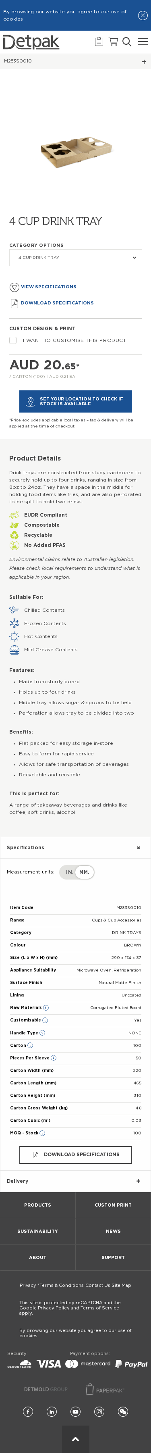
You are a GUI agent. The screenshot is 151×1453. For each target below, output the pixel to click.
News (113, 1231)
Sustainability (37, 1231)
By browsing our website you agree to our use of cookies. (75, 1333)
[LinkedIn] (52, 1412)
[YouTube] (75, 1412)
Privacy (28, 1285)
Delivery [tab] (17, 1181)
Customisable (26, 1020)
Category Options (36, 245)
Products (37, 1205)
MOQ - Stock (24, 1133)
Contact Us (97, 1285)
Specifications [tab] (25, 847)
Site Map (121, 1285)
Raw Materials (26, 1008)
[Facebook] (28, 1412)
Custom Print (113, 1205)
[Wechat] (123, 1412)
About (37, 1257)
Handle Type (24, 1033)
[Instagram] (99, 1412)
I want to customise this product (74, 340)
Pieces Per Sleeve (30, 1058)
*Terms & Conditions (60, 1285)
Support (113, 1257)
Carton (18, 1046)
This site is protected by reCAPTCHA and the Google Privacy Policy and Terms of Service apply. (70, 1308)
